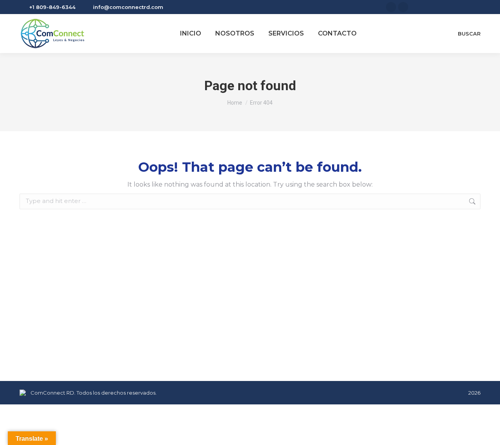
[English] (466, 6)
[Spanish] (476, 6)
